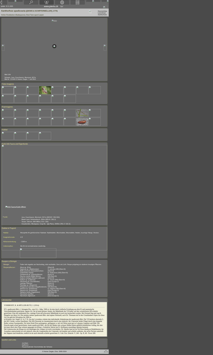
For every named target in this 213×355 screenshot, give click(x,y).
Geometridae (102, 11)
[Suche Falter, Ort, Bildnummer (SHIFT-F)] (31, 4)
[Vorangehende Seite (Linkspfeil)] (3, 2)
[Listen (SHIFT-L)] (77, 2)
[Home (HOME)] (15, 1)
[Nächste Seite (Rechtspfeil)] (105, 1)
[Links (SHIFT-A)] (93, 1)
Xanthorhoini (102, 15)
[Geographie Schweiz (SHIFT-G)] (62, 2)
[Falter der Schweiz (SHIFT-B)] (46, 2)
